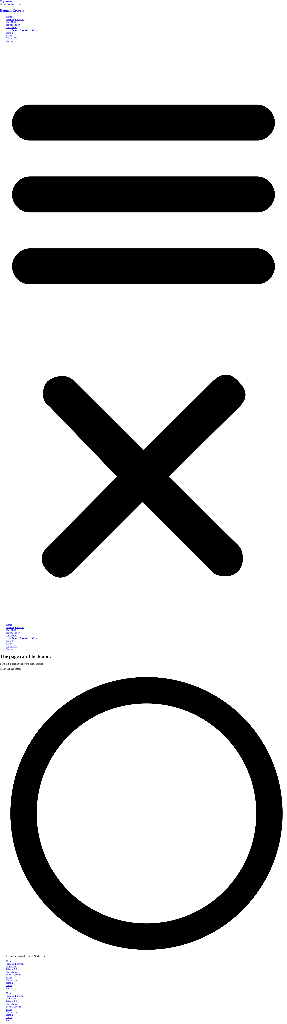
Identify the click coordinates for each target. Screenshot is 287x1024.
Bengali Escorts (12, 10)
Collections (11, 27)
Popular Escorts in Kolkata (24, 30)
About (9, 35)
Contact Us (11, 38)
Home (9, 16)
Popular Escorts (13, 974)
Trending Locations (15, 19)
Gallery (9, 41)
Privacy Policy (13, 25)
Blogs (9, 988)
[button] (143, 333)
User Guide (11, 22)
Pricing (9, 33)
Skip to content (7, 1)
